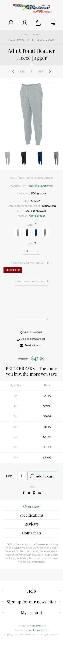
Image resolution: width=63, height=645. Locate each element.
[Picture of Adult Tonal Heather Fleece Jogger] (7, 158)
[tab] (31, 506)
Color (30, 224)
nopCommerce (38, 625)
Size (30, 244)
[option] (23, 158)
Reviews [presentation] (31, 524)
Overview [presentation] (31, 506)
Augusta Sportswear (41, 186)
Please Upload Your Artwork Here (31, 263)
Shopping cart (38, 22)
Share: (31, 487)
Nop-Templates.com (38, 630)
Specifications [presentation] (31, 515)
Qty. (9, 475)
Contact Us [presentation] (31, 532)
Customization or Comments (31, 281)
